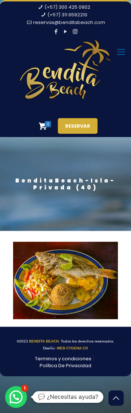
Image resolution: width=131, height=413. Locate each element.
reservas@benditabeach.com (69, 22)
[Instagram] (75, 31)
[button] (16, 397)
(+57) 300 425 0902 (67, 7)
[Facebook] (56, 31)
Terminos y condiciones (63, 358)
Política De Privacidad (65, 365)
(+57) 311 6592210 (67, 14)
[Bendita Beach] (65, 74)
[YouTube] (66, 31)
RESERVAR (77, 126)
